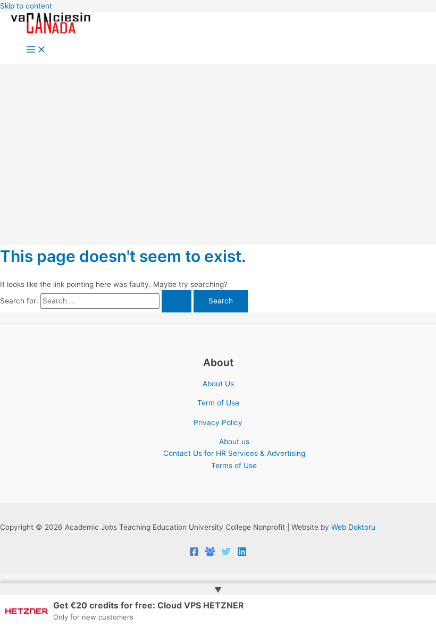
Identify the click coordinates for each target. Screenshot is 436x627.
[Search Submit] (176, 301)
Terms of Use (234, 465)
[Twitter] (226, 553)
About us (234, 441)
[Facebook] (194, 553)
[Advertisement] (218, 144)
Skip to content (26, 6)
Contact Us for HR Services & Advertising (234, 453)
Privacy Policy (218, 422)
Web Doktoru (353, 527)
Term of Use (218, 403)
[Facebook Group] (210, 553)
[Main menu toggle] (36, 50)
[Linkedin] (242, 553)
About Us (218, 383)
